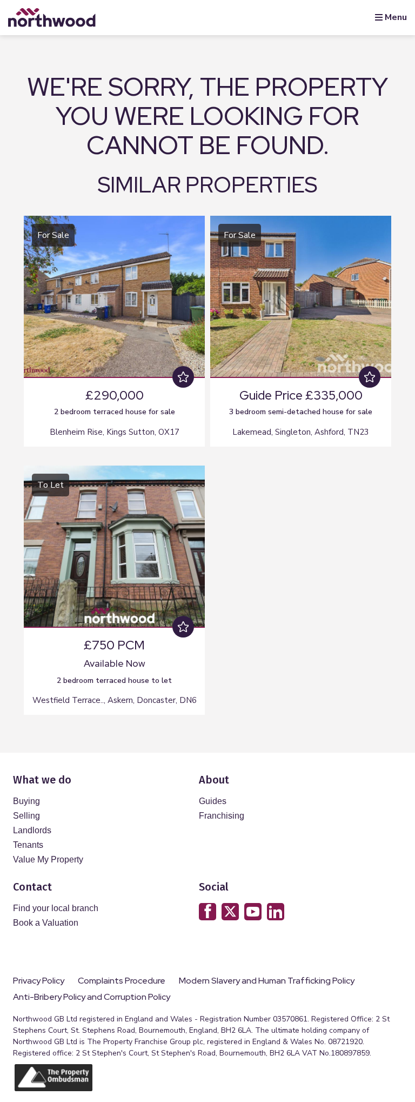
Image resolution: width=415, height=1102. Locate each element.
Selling (26, 815)
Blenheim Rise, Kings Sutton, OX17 (114, 432)
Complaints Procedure (121, 980)
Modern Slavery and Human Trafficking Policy (266, 980)
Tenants (28, 844)
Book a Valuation (45, 922)
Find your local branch (55, 908)
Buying (26, 801)
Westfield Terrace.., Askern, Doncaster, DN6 (114, 700)
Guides (212, 801)
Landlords (32, 830)
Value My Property (48, 859)
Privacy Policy (38, 980)
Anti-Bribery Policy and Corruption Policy (92, 997)
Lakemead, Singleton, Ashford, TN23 (300, 432)
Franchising (221, 815)
